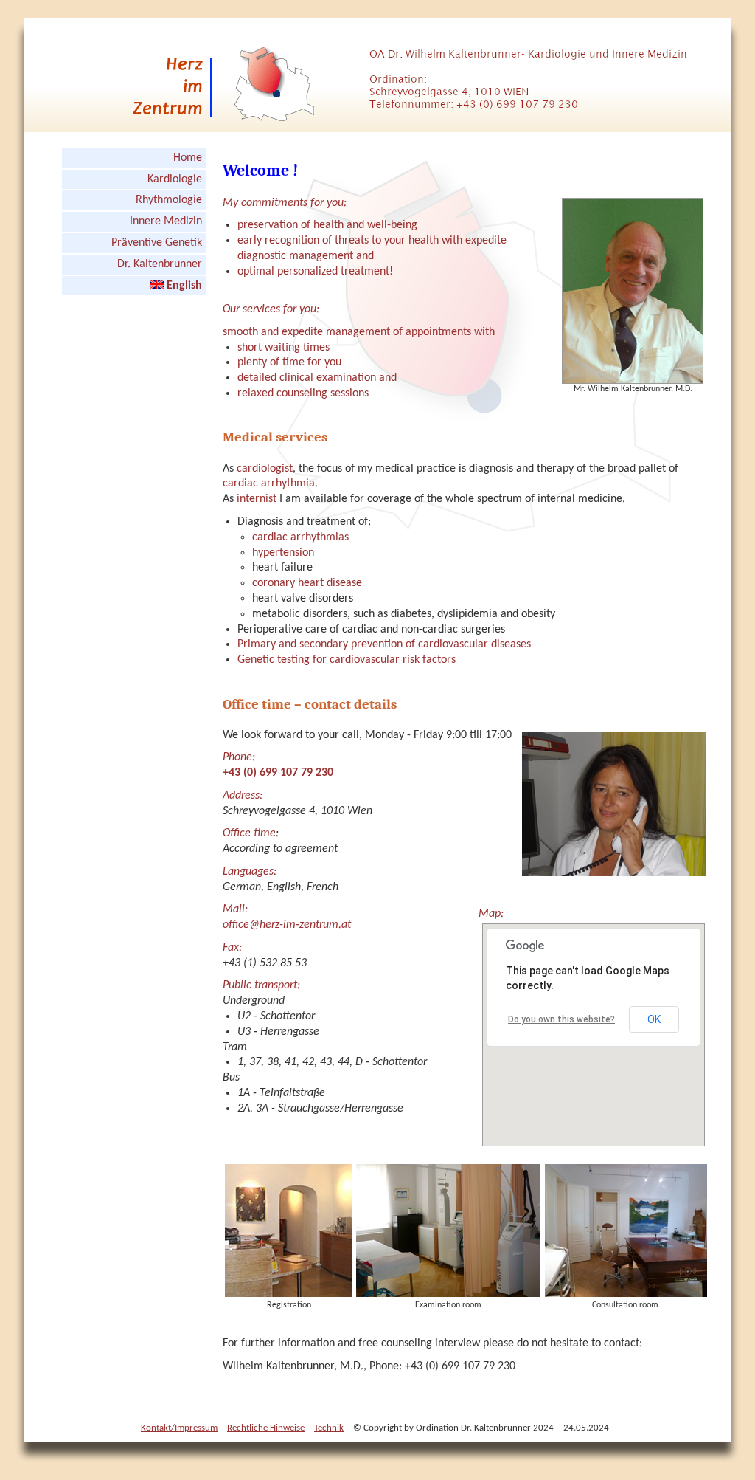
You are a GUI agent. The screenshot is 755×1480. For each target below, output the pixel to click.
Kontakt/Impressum (179, 1428)
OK (654, 1019)
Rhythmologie (169, 200)
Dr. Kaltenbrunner (159, 264)
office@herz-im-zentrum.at (287, 925)
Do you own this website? (561, 1019)
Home (187, 158)
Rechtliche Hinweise (266, 1428)
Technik (329, 1428)
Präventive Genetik (156, 243)
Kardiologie (174, 179)
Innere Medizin (166, 221)
